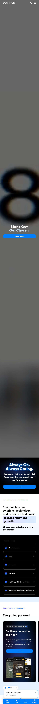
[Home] (9, 3)
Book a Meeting (19, 236)
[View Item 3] (16, 687)
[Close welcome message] (35, 692)
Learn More (19, 487)
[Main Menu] (35, 2)
